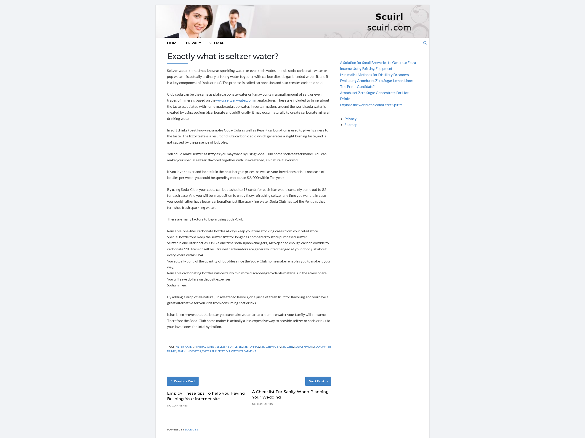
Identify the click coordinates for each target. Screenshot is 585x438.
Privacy (193, 43)
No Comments (177, 405)
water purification (216, 351)
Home (172, 43)
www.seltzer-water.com (235, 100)
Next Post (316, 381)
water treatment (243, 351)
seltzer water (270, 346)
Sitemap (216, 43)
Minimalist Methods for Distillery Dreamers (374, 74)
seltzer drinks (249, 346)
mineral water (204, 346)
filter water (184, 346)
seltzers (287, 346)
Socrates (191, 429)
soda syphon (303, 346)
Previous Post (184, 381)
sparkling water (189, 351)
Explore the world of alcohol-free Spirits (371, 104)
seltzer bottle (227, 346)
